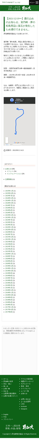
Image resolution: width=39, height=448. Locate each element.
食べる (5, 386)
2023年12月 (9, 215)
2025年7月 (8, 195)
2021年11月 (9, 239)
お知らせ (8, 169)
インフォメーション (14, 173)
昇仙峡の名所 (8, 381)
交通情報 (8, 179)
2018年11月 (9, 292)
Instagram (24, 409)
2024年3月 (8, 212)
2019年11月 (9, 268)
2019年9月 (8, 273)
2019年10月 (9, 271)
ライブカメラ (25, 388)
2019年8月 (8, 275)
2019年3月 (8, 285)
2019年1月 (8, 288)
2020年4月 (8, 261)
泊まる (5, 391)
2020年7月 (8, 256)
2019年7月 (8, 278)
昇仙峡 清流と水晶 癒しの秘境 (19, 8)
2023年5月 (8, 222)
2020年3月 (8, 263)
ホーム (5, 379)
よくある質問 (25, 401)
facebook (24, 406)
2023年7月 (8, 220)
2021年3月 (8, 251)
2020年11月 (9, 254)
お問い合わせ (25, 399)
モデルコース (25, 384)
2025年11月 (9, 191)
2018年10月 (9, 295)
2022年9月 (8, 232)
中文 (19, 2)
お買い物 (6, 388)
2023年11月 (9, 217)
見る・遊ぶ (7, 384)
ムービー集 (25, 391)
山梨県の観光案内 (9, 393)
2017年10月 (9, 309)
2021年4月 (8, 249)
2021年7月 (8, 246)
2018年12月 (9, 290)
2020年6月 (8, 258)
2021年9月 (8, 242)
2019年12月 (9, 266)
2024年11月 (9, 200)
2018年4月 (8, 302)
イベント (10, 171)
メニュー (34, 2)
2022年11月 (9, 227)
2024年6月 (8, 208)
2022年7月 (8, 234)
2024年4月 (8, 210)
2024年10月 (9, 203)
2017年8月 (8, 312)
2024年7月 (8, 205)
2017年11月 (9, 307)
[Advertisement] (19, 354)
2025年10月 (9, 193)
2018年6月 (8, 300)
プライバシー (8, 419)
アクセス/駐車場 (26, 379)
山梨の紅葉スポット (10, 396)
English (5, 414)
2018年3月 (8, 304)
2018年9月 (8, 297)
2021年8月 (8, 244)
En (16, 2)
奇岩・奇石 (25, 386)
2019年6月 (8, 280)
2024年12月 (9, 198)
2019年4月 (8, 283)
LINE (23, 404)
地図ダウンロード (27, 381)
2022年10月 (9, 229)
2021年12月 (9, 237)
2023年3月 (8, 225)
